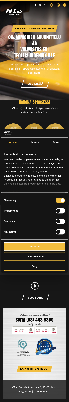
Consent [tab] (12, 142)
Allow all (34, 246)
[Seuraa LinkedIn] (58, 5)
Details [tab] (34, 142)
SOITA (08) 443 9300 (35, 319)
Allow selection (35, 256)
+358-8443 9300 (42, 391)
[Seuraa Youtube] (51, 5)
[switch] (60, 211)
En (39, 4)
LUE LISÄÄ (35, 83)
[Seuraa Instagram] (64, 5)
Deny (34, 266)
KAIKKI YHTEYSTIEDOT (34, 368)
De (44, 4)
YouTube (35, 297)
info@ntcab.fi (34, 324)
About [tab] (56, 142)
